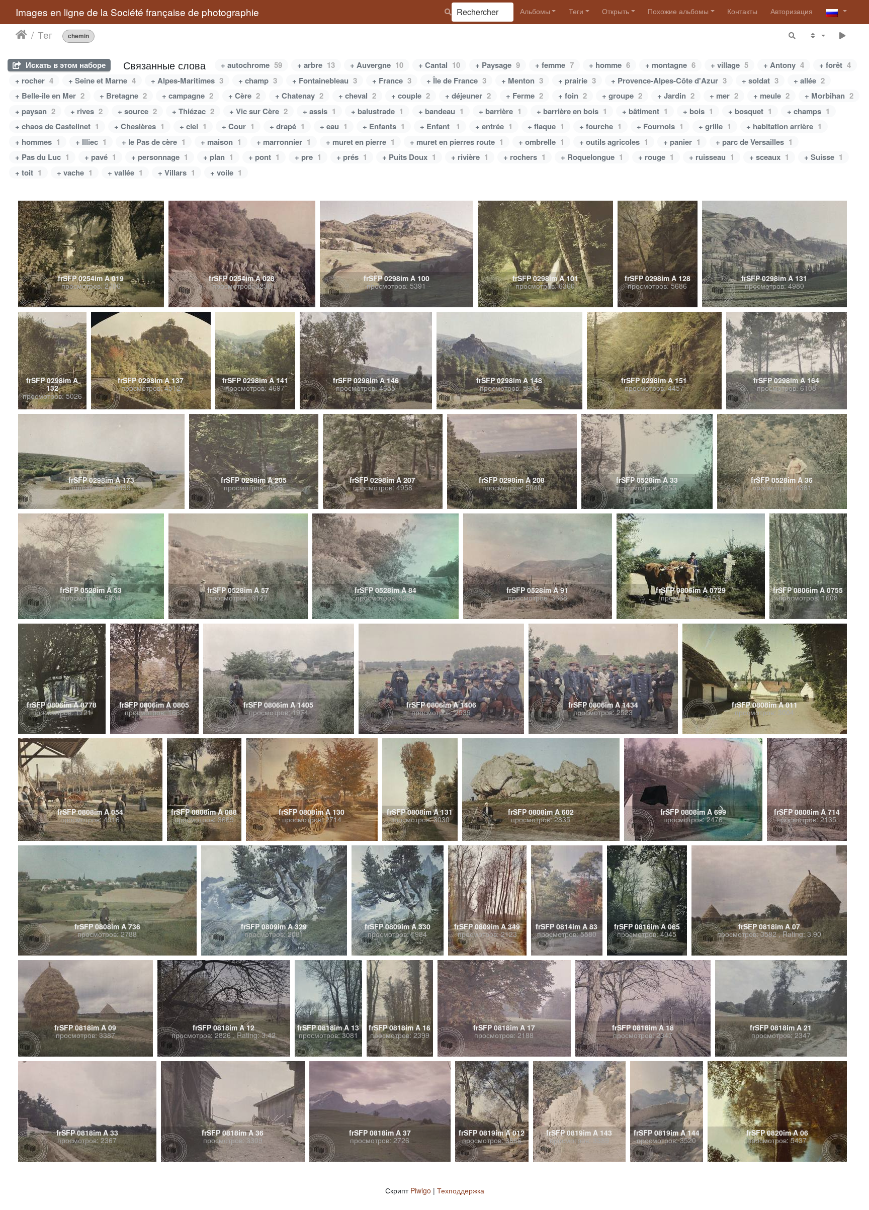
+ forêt (835, 64)
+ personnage (159, 156)
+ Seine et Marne (102, 80)
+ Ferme (524, 95)
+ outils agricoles (613, 141)
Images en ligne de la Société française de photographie (137, 12)
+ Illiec (91, 141)
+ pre (308, 156)
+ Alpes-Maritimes (187, 80)
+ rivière (469, 156)
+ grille (715, 126)
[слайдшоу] (842, 35)
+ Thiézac (193, 111)
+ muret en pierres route (456, 141)
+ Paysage (497, 64)
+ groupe (622, 95)
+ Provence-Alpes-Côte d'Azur (669, 80)
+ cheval (357, 95)
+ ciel (193, 126)
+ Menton (522, 80)
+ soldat (760, 80)
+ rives (86, 111)
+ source (137, 111)
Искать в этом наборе (65, 64)
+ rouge (656, 156)
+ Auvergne (376, 64)
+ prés (351, 156)
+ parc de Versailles (754, 141)
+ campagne (187, 95)
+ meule (771, 95)
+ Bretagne (123, 95)
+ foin (572, 95)
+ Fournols (660, 126)
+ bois (698, 111)
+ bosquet (750, 111)
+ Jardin (675, 95)
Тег (45, 34)
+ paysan (35, 111)
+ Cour (238, 126)
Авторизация (791, 11)
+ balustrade (377, 111)
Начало (21, 34)
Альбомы (535, 11)
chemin (78, 36)
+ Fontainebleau (324, 80)
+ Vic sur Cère (258, 111)
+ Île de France (456, 80)
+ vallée (125, 172)
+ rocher (34, 80)
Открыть (615, 11)
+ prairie (577, 80)
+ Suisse (823, 156)
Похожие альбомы (678, 11)
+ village (729, 64)
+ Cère (244, 95)
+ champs (808, 111)
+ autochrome (251, 64)
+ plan (218, 156)
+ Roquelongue (592, 156)
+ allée (809, 80)
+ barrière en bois (572, 111)
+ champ (257, 80)
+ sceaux (769, 156)
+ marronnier (283, 141)
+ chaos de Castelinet (57, 126)
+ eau (333, 126)
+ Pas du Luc (42, 156)
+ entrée (493, 126)
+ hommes (37, 141)
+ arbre (316, 64)
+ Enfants (384, 126)
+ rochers (524, 156)
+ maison (221, 141)
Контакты (742, 11)
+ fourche (600, 126)
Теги (576, 11)
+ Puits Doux (409, 156)
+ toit (28, 172)
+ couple (410, 95)
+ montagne (670, 64)
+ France (391, 80)
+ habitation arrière (784, 126)
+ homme (609, 64)
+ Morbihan (829, 95)
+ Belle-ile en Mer (49, 95)
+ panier (682, 141)
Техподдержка (460, 1190)
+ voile (226, 172)
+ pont (264, 156)
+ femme (554, 64)
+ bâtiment (645, 111)
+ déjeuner (468, 95)
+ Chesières (139, 126)
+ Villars (176, 172)
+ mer (724, 95)
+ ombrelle (541, 141)
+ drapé (287, 126)
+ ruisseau (711, 156)
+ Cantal (439, 64)
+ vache (75, 172)
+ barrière (500, 111)
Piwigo (420, 1190)
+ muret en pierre (360, 141)
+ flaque (546, 126)
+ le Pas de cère (154, 141)
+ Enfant (440, 126)
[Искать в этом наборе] (793, 35)
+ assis (319, 111)
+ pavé (100, 156)
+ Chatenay (299, 95)
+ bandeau (441, 111)
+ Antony (783, 64)
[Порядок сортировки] (817, 35)
